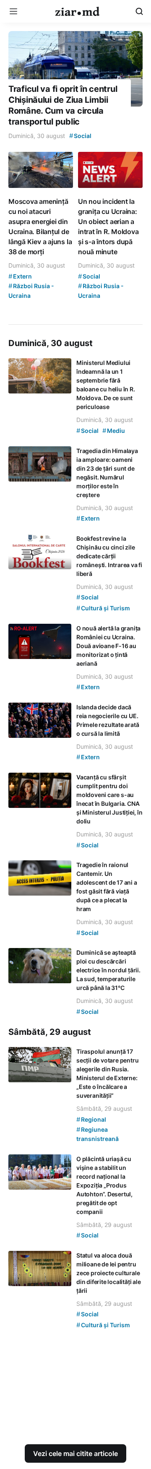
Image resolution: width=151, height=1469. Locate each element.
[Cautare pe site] (139, 11)
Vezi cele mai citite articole (75, 1453)
